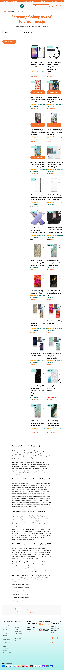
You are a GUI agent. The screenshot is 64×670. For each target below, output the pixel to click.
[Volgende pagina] (57, 440)
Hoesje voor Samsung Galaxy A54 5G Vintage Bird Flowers (37, 323)
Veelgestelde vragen (6, 643)
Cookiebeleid (18, 634)
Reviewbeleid (18, 636)
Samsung (14, 11)
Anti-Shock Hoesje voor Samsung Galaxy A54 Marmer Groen (54, 423)
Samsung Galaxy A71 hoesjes (21, 594)
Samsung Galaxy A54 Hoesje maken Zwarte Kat (54, 293)
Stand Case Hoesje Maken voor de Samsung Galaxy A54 (38, 99)
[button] (3, 6)
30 (52, 440)
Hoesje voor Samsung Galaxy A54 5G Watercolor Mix (54, 355)
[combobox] (41, 5)
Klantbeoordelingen (8, 653)
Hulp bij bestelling (5, 634)
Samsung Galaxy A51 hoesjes (21, 588)
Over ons (17, 625)
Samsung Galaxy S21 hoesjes (21, 601)
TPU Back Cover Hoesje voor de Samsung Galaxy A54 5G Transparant (55, 197)
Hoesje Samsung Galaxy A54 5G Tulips (54, 322)
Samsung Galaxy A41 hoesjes (21, 584)
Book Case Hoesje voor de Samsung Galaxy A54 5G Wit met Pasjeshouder (55, 164)
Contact (5, 650)
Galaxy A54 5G (20, 11)
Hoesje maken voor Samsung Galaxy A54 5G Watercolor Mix (53, 262)
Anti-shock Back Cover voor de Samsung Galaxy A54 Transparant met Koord (54, 66)
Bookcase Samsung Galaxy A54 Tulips (36, 292)
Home (5, 11)
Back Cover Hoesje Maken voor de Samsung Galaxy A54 (55, 99)
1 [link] (34, 440)
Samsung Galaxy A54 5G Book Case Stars (38, 354)
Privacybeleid (18, 631)
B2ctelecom (9, 663)
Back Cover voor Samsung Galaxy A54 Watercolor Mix (37, 423)
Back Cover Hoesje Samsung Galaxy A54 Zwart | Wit (37, 64)
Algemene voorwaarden (6, 630)
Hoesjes (9, 11)
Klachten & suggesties (6, 647)
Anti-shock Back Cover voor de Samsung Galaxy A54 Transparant (38, 230)
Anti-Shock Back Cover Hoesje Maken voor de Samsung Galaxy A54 (37, 164)
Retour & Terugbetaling (6, 639)
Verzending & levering (6, 626)
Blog (16, 641)
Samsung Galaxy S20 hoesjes (21, 597)
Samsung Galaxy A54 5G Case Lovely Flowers (53, 388)
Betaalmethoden (19, 638)
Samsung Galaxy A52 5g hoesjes (22, 591)
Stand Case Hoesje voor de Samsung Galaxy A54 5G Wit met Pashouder (38, 197)
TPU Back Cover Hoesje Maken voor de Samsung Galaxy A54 (55, 132)
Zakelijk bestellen (17, 628)
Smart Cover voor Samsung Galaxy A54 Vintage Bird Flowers (37, 262)
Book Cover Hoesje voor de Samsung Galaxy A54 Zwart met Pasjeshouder (55, 229)
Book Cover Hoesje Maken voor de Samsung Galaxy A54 (38, 132)
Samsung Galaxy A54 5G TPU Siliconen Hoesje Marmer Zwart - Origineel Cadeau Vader (37, 390)
